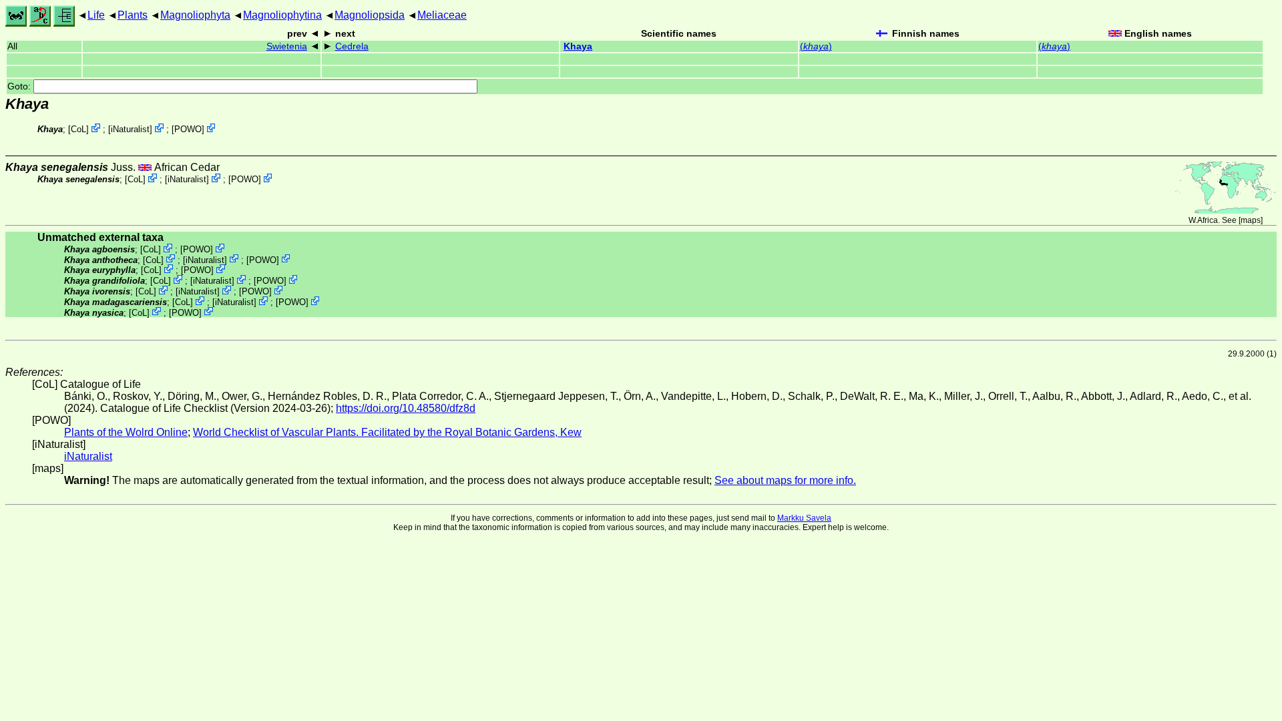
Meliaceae (442, 15)
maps (1251, 220)
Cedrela (352, 46)
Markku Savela (804, 518)
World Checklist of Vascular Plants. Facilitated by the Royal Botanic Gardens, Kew (387, 432)
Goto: (20, 86)
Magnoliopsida (370, 15)
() (816, 46)
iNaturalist (130, 129)
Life (96, 15)
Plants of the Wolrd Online (126, 432)
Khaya (578, 46)
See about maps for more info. (785, 480)
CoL (78, 129)
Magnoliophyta (195, 15)
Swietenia (286, 46)
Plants (133, 15)
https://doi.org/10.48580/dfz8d (405, 408)
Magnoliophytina (282, 15)
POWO (188, 129)
